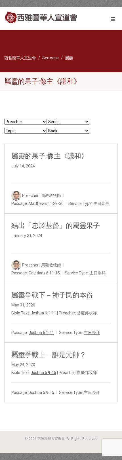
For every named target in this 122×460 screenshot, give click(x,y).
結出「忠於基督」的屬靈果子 (55, 226)
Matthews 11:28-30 (46, 203)
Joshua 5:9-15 (43, 372)
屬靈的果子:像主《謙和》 (49, 156)
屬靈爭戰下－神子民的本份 (52, 295)
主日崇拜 (101, 203)
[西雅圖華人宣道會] (40, 17)
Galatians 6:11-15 (44, 273)
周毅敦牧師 (51, 195)
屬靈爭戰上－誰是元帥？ (48, 355)
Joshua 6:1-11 (43, 313)
